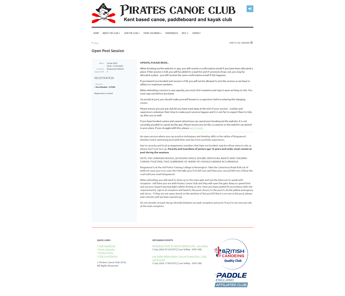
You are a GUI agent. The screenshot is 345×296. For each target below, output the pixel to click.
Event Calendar (106, 249)
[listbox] (241, 42)
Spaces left (99, 71)
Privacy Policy (105, 252)
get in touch (196, 127)
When (101, 63)
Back (96, 43)
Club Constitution (108, 256)
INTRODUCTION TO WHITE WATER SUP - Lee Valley (180, 245)
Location (100, 69)
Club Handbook (106, 245)
